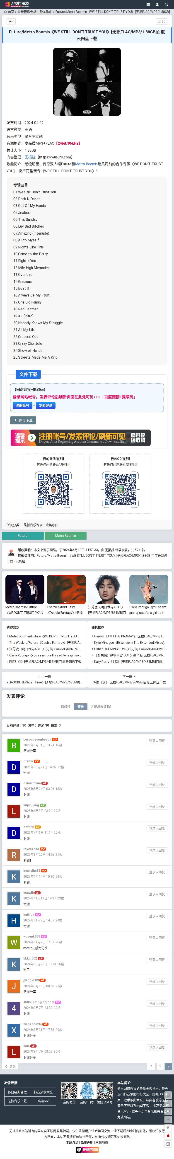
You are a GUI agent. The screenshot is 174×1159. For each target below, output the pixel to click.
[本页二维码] (168, 1144)
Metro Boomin (86, 164)
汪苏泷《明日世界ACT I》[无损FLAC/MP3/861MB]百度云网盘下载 (107, 612)
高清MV (43, 1101)
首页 (11, 12)
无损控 (30, 157)
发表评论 (45, 405)
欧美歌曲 (46, 12)
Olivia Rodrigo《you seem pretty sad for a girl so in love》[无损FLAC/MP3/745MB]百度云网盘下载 (79, 655)
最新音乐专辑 (26, 12)
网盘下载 (26, 420)
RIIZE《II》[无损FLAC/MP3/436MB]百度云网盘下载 (45, 661)
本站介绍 (72, 1142)
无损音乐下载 (17, 1101)
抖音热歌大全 (43, 1092)
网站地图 (101, 1142)
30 (163, 21)
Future (22, 535)
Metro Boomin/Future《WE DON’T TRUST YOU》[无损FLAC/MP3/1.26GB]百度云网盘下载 (73, 636)
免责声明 (87, 1142)
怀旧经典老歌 (17, 1092)
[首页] (168, 1095)
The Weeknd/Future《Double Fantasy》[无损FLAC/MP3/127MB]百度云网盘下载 (66, 642)
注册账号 (22, 405)
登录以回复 (157, 741)
